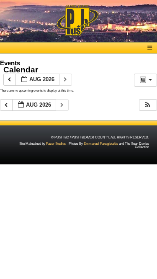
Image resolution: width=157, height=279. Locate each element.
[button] (147, 105)
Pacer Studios (56, 144)
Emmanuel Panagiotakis (101, 144)
